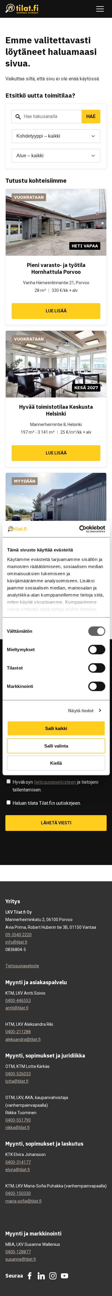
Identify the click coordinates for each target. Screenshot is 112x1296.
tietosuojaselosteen (55, 782)
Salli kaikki (56, 728)
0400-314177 (18, 1162)
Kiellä (56, 763)
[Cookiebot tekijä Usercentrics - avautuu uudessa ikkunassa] (79, 529)
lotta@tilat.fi (16, 1081)
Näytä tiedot (80, 710)
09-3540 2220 (18, 934)
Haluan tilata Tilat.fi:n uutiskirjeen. (47, 803)
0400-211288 (18, 1031)
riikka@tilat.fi (17, 1127)
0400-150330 (18, 1193)
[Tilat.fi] (22, 9)
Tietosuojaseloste (22, 965)
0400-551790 (18, 1120)
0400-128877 (18, 1251)
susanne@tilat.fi (20, 1259)
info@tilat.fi (16, 942)
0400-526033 (18, 1073)
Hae (91, 116)
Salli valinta (56, 745)
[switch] (96, 649)
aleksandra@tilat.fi (23, 1039)
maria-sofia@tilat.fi (23, 1201)
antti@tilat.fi (16, 1008)
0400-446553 (18, 1000)
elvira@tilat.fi (17, 1169)
